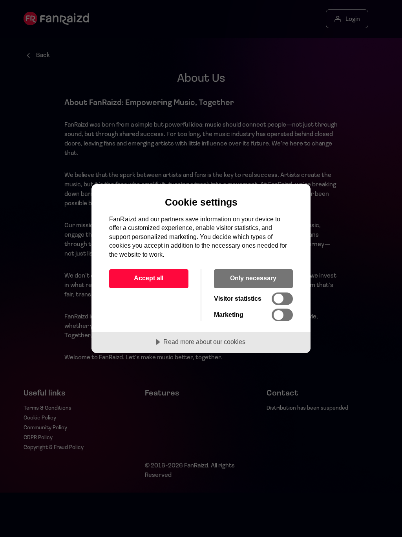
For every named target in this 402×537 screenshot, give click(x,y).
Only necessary (253, 277)
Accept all (148, 277)
